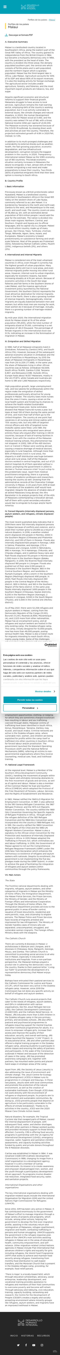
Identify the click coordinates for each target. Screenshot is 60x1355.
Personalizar (28, 708)
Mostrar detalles (43, 691)
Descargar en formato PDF (21, 35)
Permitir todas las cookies (30, 700)
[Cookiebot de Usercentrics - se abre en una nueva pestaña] (44, 645)
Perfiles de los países (37, 20)
